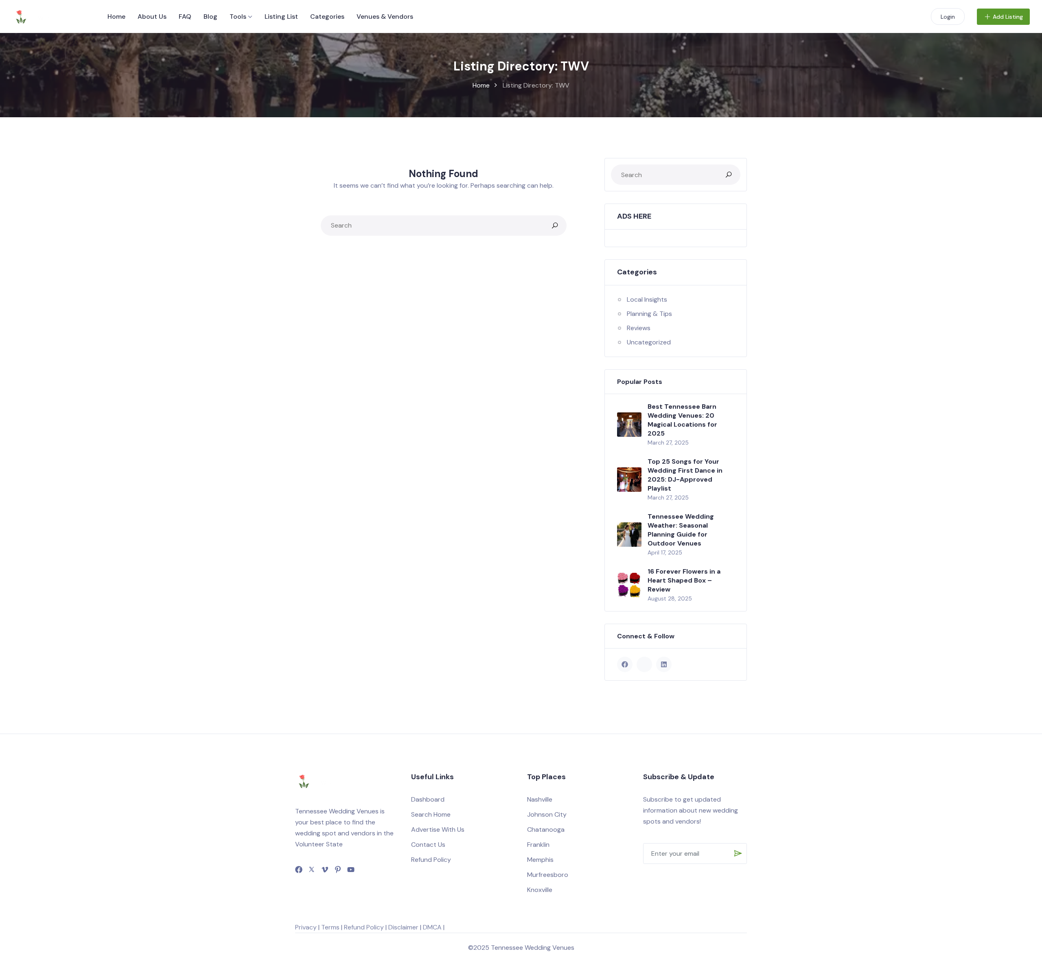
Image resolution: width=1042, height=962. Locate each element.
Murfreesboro (547, 874)
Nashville (539, 799)
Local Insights (647, 299)
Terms (330, 927)
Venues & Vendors (385, 16)
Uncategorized (649, 342)
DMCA (432, 927)
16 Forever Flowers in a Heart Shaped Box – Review (684, 580)
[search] (555, 225)
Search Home (431, 814)
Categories (327, 16)
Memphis (540, 859)
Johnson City (547, 814)
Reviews (638, 328)
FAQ (185, 16)
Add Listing (1008, 16)
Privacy (306, 927)
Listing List (281, 16)
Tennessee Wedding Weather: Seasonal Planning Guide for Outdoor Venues (681, 530)
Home (116, 16)
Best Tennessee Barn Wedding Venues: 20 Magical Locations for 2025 (682, 420)
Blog (210, 16)
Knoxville (539, 889)
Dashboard (427, 799)
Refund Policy (431, 859)
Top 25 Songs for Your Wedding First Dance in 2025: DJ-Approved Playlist (685, 475)
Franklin (538, 844)
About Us (152, 16)
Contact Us (428, 844)
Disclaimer (403, 927)
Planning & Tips (649, 313)
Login (948, 16)
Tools (238, 16)
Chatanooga (546, 829)
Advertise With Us (437, 829)
